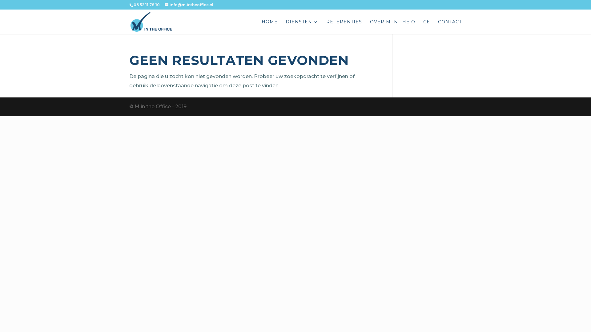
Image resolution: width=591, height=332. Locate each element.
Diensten (299, 22)
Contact (450, 22)
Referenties (344, 22)
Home (270, 22)
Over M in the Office (400, 22)
